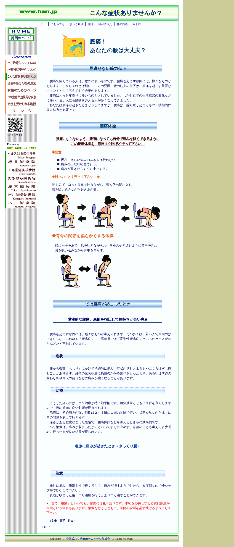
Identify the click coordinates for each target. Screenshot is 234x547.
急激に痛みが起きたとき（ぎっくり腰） (108, 446)
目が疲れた (105, 24)
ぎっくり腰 (76, 24)
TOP (43, 24)
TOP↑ (46, 527)
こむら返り (58, 24)
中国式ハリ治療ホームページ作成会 (88, 538)
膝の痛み (122, 24)
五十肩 (137, 24)
